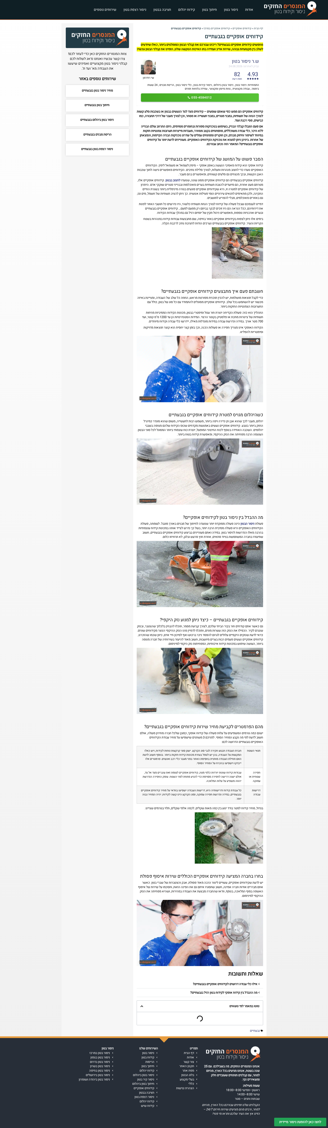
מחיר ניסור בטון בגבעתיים (97, 90)
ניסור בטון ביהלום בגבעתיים (97, 119)
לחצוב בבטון (173, 180)
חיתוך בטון (209, 9)
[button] (200, 984)
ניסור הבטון (248, 523)
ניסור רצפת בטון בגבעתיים (97, 149)
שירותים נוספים (105, 9)
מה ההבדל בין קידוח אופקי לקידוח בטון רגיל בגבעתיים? (223, 992)
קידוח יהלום (186, 9)
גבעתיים (255, 1030)
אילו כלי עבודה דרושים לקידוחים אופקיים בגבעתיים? (225, 984)
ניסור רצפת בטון (135, 9)
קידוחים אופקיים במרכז (217, 28)
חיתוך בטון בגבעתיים (97, 105)
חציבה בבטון (162, 9)
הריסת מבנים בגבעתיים (97, 134)
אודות (249, 9)
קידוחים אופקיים (242, 28)
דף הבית (258, 28)
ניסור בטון (231, 9)
